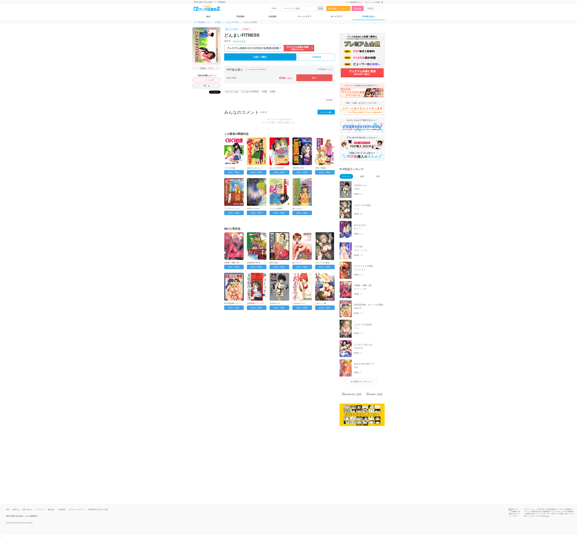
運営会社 (51, 509)
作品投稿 (357, 8)
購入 (314, 77)
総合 (208, 16)
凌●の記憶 (274, 262)
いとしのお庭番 (276, 208)
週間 (362, 176)
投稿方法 (15, 509)
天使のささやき (253, 208)
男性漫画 (240, 16)
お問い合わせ (27, 509)
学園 (265, 91)
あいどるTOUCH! (277, 167)
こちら (547, 516)
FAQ (7, 509)
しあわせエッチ (298, 303)
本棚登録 (316, 57)
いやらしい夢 (320, 303)
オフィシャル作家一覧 (374, 2)
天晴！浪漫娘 (320, 167)
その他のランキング (361, 381)
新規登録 (332, 8)
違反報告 (329, 99)
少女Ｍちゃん (275, 303)
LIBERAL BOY (298, 167)
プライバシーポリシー (77, 509)
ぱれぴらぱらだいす (255, 167)
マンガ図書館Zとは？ (354, 2)
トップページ (40, 509)
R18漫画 (217, 22)
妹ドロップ (296, 262)
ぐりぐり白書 (229, 167)
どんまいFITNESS (232, 22)
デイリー (346, 176)
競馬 (273, 91)
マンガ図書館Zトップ (202, 22)
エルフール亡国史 (322, 262)
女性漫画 (272, 16)
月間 (378, 176)
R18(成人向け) (368, 16)
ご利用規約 (61, 509)
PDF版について (324, 69)
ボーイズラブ (336, 16)
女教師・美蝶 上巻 (231, 262)
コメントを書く (326, 112)
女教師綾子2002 (253, 262)
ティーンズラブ (304, 16)
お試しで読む (260, 57)
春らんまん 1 (297, 208)
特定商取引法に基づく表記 (98, 509)
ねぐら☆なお (239, 40)
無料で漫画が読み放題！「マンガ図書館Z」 (22, 515)
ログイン (344, 8)
